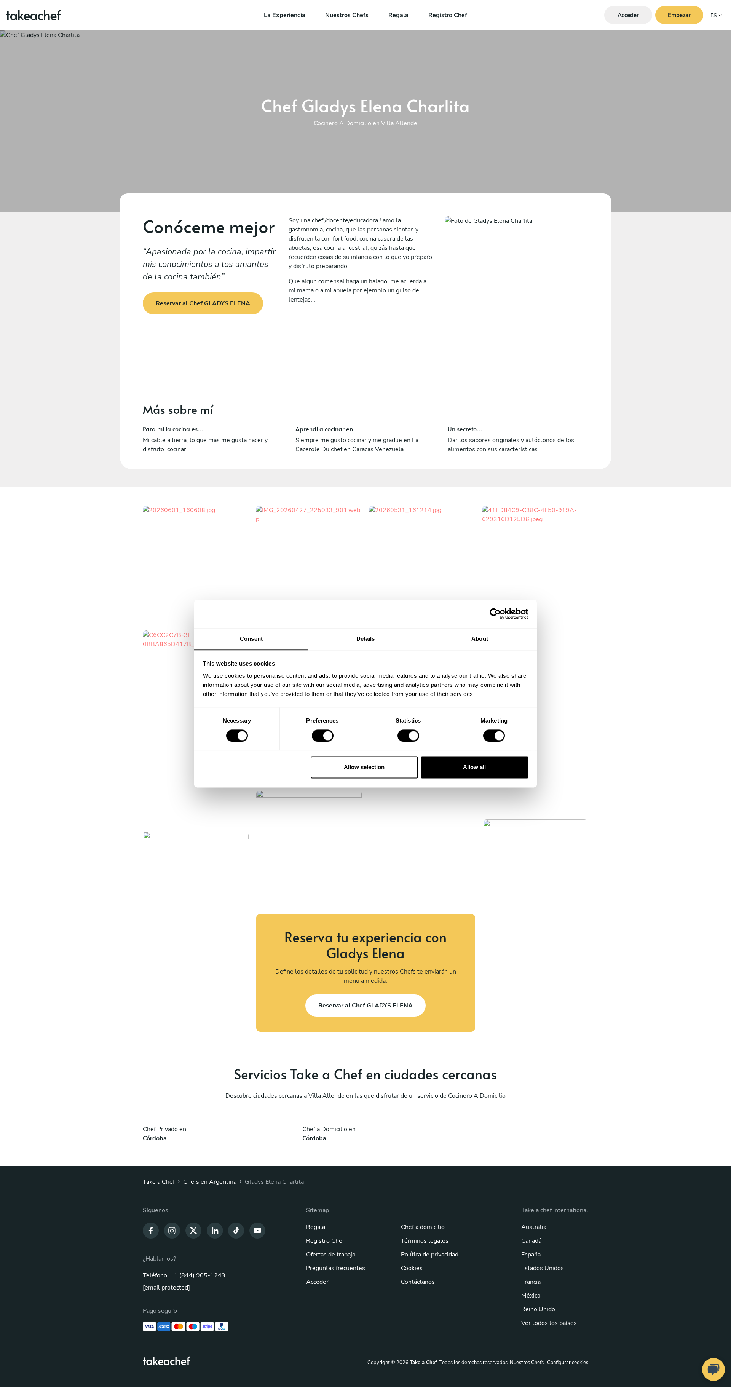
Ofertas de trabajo (331, 1254)
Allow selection (364, 767)
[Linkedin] (215, 1230)
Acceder (317, 1282)
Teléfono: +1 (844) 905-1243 (184, 1275)
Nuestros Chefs (347, 15)
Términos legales (424, 1241)
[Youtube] (257, 1230)
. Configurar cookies (566, 1362)
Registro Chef (447, 15)
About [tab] (479, 638)
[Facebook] (151, 1230)
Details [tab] (365, 638)
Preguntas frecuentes (335, 1268)
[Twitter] (193, 1230)
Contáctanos (418, 1282)
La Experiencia (284, 15)
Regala (398, 15)
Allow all (474, 767)
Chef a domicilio (423, 1227)
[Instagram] (172, 1230)
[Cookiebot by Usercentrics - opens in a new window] (495, 613)
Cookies (412, 1268)
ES (713, 15)
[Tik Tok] (236, 1230)
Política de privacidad (429, 1254)
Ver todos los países (549, 1323)
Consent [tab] (251, 638)
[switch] (323, 735)
